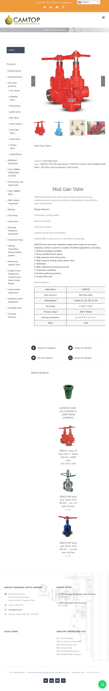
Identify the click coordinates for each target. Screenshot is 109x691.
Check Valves (16, 123)
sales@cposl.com (67, 2)
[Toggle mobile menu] (103, 17)
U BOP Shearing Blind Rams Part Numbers (77, 594)
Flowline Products (12, 315)
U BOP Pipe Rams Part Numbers (72, 603)
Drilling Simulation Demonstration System (15, 250)
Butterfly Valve (13, 98)
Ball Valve (14, 117)
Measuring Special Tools (14, 263)
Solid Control (72, 167)
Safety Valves (16, 154)
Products (47, 30)
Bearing (11, 209)
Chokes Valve (13, 146)
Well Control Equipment (13, 202)
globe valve (15, 111)
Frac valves (15, 90)
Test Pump (13, 215)
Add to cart (66, 480)
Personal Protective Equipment (13, 230)
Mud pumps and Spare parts (15, 183)
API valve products (12, 84)
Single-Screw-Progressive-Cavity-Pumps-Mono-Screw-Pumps (14, 277)
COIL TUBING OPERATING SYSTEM (14, 172)
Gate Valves (15, 139)
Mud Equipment (58, 167)
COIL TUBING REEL (14, 192)
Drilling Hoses (14, 70)
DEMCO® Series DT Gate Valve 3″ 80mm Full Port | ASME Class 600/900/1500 (68, 457)
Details (68, 392)
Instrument (13, 221)
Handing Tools (15, 307)
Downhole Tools (15, 239)
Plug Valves (15, 105)
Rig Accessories (15, 76)
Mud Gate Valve (50, 160)
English (85, 2)
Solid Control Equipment (14, 291)
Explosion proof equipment (15, 300)
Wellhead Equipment (13, 162)
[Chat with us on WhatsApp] (102, 684)
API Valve (45, 167)
